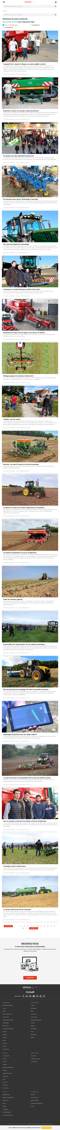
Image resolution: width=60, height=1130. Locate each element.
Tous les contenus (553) (10, 25)
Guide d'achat (34, 1053)
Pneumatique (6, 1049)
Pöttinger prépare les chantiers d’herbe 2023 (18, 376)
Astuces (4, 1106)
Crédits (32, 1106)
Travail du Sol (6, 1017)
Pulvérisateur (6, 1022)
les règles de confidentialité (34, 1123)
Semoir (4, 1011)
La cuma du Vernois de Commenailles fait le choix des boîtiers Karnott (27, 778)
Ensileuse (5, 1031)
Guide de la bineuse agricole (12, 599)
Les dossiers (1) (8, 27)
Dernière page (33, 928)
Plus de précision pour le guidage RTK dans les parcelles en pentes (26, 689)
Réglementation (6, 1094)
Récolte (4, 1046)
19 (23, 928)
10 (27, 926)
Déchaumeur (6, 1088)
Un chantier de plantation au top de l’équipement (19, 553)
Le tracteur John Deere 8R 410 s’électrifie (17, 909)
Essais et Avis (34, 1002)
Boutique (33, 1094)
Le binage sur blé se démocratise (14, 866)
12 (34, 926)
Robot (4, 1040)
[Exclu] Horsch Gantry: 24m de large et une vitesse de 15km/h (24, 333)
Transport (5, 1043)
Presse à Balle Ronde (7, 1073)
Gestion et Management (8, 1097)
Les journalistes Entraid (8, 1115)
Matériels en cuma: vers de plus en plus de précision (21, 111)
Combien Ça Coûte (35, 1058)
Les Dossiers (5, 1109)
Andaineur (5, 1082)
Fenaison (5, 1037)
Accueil (4, 11)
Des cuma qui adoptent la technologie (16, 244)
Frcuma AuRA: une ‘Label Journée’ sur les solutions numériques (24, 644)
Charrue (4, 1058)
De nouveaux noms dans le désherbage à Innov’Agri (20, 199)
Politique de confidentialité (37, 1103)
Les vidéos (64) (36, 25)
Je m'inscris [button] (30, 978)
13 (37, 926)
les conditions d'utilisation (46, 1123)
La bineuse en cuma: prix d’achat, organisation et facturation (23, 508)
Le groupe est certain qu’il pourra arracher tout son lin (21, 289)
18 (54, 926)
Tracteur (4, 1008)
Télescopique (33, 1008)
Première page (8, 926)
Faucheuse (5, 1085)
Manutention (6, 1025)
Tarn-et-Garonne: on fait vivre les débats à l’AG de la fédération (24, 821)
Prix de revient (34, 1061)
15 (44, 926)
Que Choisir (33, 1055)
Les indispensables (7, 1112)
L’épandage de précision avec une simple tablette (20, 734)
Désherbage (33, 1034)
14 (41, 926)
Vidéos (4, 1103)
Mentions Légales (34, 1100)
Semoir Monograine (7, 1014)
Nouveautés (6, 1002)
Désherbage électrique (8, 1005)
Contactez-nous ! (35, 1097)
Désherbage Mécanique (8, 1020)
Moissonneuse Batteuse (8, 1028)
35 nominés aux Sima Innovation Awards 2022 (18, 156)
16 (47, 926)
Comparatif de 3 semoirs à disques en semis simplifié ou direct (24, 64)
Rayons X (5, 1053)
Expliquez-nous (46, 1127)
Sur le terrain (5, 1100)
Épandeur (5, 1034)
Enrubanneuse (6, 1055)
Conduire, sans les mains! (11, 419)
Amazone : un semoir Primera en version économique (21, 464)
